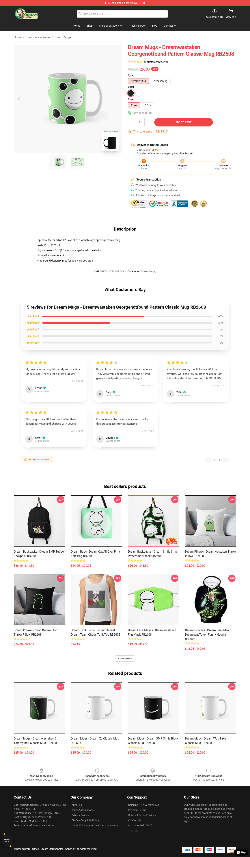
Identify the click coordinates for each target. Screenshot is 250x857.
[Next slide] (116, 99)
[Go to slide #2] (77, 162)
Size (130, 99)
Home (17, 37)
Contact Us (134, 820)
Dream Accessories (38, 37)
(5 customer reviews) (156, 61)
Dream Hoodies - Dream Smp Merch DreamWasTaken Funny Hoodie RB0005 (208, 634)
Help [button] (243, 852)
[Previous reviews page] (208, 460)
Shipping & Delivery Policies (143, 804)
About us (77, 804)
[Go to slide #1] (58, 162)
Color (131, 86)
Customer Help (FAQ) (140, 825)
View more (125, 658)
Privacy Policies (80, 815)
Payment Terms (137, 810)
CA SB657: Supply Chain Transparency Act (95, 825)
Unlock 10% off (7, 841)
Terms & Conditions (83, 810)
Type (131, 75)
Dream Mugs (63, 37)
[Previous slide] (19, 99)
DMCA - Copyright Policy (85, 820)
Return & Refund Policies (142, 815)
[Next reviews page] (225, 460)
